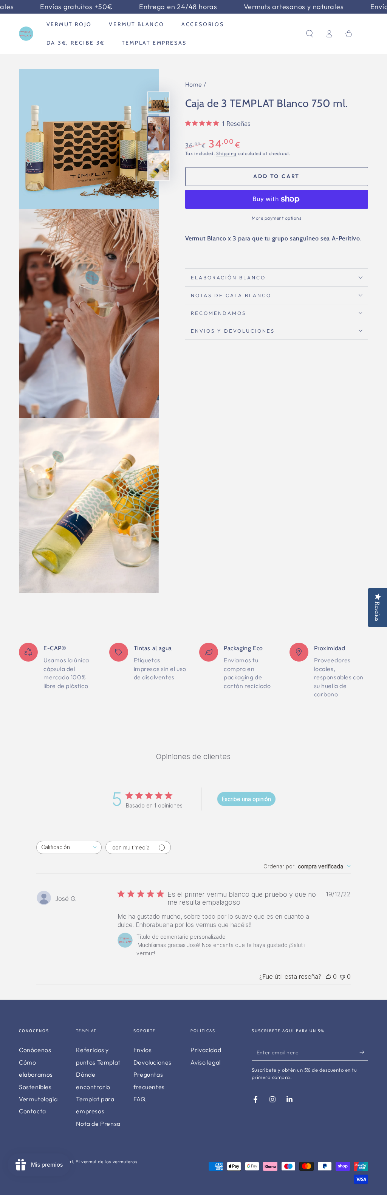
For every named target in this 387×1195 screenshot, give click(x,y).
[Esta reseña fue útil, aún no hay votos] (328, 976)
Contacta (32, 1111)
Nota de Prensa (98, 1123)
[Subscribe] (363, 1052)
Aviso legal (205, 1062)
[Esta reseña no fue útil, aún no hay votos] (342, 976)
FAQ (139, 1099)
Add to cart (276, 176)
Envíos (142, 1050)
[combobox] (69, 847)
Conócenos (35, 1050)
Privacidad (205, 1050)
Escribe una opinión (246, 799)
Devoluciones (152, 1062)
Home (193, 84)
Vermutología (38, 1099)
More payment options (276, 218)
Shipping (226, 153)
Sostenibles (35, 1087)
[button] (309, 33)
